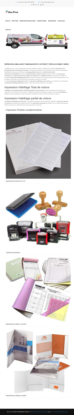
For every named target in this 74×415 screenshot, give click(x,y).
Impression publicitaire (28, 21)
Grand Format (42, 21)
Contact (8, 29)
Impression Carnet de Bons (38, 289)
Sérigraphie (52, 21)
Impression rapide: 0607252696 (39, 411)
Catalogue (61, 21)
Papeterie (15, 21)
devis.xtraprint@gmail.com (48, 2)
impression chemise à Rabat (16, 395)
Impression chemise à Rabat (38, 361)
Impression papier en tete (38, 145)
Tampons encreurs (38, 217)
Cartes (7, 21)
